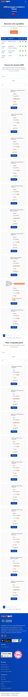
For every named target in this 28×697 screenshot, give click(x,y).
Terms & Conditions (5, 695)
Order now (14, 107)
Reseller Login (4, 664)
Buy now (14, 32)
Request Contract (5, 669)
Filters (13, 80)
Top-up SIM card (5, 646)
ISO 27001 (3, 679)
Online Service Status (6, 681)
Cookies (3, 686)
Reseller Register (5, 666)
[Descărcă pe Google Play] (6, 640)
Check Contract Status (6, 671)
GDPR (2, 683)
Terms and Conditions (6, 688)
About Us (3, 677)
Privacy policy (14, 695)
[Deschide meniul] (25, 2)
